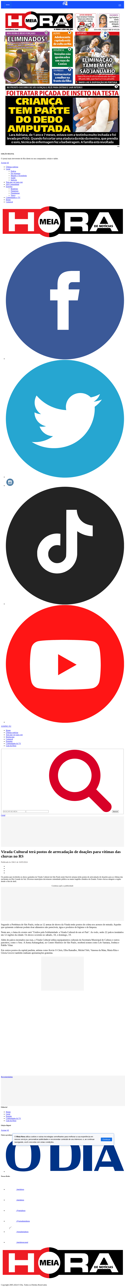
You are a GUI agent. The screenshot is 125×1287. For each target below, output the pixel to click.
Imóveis (14, 180)
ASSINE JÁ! (6, 726)
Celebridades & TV (13, 743)
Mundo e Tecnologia (19, 176)
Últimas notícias (12, 167)
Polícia (13, 171)
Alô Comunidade (12, 184)
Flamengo (14, 191)
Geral (8, 169)
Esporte (9, 1116)
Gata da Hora (11, 746)
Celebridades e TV (13, 197)
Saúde (13, 178)
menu (8, 5)
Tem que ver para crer (14, 182)
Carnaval (9, 202)
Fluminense (15, 193)
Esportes (9, 187)
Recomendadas (7, 1077)
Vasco (13, 195)
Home (8, 200)
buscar (115, 811)
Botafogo (14, 189)
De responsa (15, 173)
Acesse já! (5, 163)
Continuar (106, 1139)
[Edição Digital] (62, 149)
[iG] (65, 5)
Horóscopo (10, 737)
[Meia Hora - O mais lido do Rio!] (62, 238)
